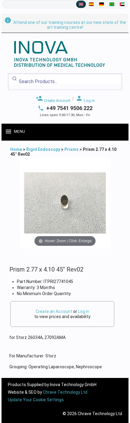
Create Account (53, 99)
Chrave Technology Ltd (65, 392)
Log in (85, 99)
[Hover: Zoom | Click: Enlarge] (65, 202)
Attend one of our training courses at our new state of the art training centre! (65, 25)
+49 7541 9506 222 (69, 108)
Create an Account (54, 311)
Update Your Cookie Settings (36, 399)
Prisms (71, 149)
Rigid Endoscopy (43, 149)
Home (16, 149)
